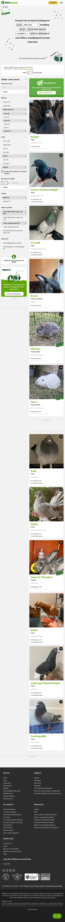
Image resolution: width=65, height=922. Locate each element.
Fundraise (37, 780)
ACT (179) (6, 141)
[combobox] (4, 183)
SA (32, 33)
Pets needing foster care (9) (12, 243)
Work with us (7, 827)
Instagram (10, 870)
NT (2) (5, 148)
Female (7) (6, 201)
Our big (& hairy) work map (12, 822)
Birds (21, 29)
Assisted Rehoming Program (44, 822)
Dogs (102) (6, 106)
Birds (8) (6, 113)
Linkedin (4, 870)
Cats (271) (6, 102)
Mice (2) (6, 127)
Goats (30, 29)
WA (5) (5, 167)
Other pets (7, 783)
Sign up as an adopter (11, 849)
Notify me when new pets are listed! (33, 58)
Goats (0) (7, 120)
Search (5, 92)
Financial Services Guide (53, 886)
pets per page (38, 72)
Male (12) (6, 197)
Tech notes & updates (11, 833)
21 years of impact (9, 812)
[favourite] (61, 102)
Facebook (7, 870)
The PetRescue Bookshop (43, 788)
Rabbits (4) (7, 131)
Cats (4, 780)
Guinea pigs (7, 786)
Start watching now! (14, 294)
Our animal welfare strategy (13, 820)
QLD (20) (6, 152)
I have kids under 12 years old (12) (12, 218)
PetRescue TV (8, 799)
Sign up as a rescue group (12, 851)
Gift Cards (37, 783)
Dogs (5, 778)
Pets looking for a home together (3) (14, 248)
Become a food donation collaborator (47, 791)
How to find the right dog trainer (45, 815)
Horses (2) (7, 124)
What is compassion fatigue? (44, 817)
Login (61, 2)
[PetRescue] (9, 2)
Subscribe (6, 864)
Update (5, 187)
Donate (53, 2)
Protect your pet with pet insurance (46, 827)
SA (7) (5, 156)
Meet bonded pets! (46, 93)
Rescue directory (9, 796)
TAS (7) (5, 160)
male (18, 25)
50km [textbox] (4, 183)
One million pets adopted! (12, 815)
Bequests (37, 786)
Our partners (7, 825)
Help (5, 854)
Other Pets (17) (8, 109)
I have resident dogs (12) (11, 223)
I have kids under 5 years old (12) (12, 213)
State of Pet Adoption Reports (44, 825)
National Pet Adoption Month (44, 820)
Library (36, 809)
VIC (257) (6, 163)
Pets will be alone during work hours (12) (13, 232)
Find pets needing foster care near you (47, 793)
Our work (6, 817)
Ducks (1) (6, 117)
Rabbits (41, 29)
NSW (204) (7, 145)
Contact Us (7, 843)
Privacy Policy (39, 886)
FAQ (35, 812)
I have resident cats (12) (11, 227)
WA (40, 33)
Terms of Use (28, 886)
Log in (5, 846)
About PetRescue (9, 809)
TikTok (14, 870)
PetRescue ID (8, 793)
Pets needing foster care (11, 791)
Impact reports (8, 830)
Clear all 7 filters (29, 69)
